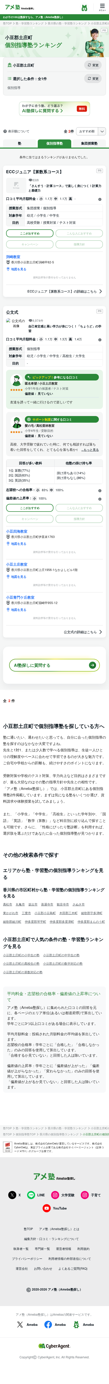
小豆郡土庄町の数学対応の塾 (63, 963)
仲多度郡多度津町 (62, 921)
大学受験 (68, 1194)
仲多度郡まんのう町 (91, 921)
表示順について (18, 131)
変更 (96, 65)
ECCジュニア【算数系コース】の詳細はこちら (62, 291)
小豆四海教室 (16, 531)
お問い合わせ (43, 1268)
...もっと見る (90, 450)
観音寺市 (63, 904)
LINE (41, 1194)
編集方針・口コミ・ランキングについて (51, 1238)
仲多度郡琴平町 (35, 921)
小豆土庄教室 (16, 564)
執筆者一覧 (21, 1248)
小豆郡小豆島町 (45, 913)
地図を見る (18, 269)
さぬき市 (78, 904)
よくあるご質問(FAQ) (72, 1268)
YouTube (60, 1208)
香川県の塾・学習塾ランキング (67, 23)
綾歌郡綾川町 (12, 921)
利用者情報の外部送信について (69, 1258)
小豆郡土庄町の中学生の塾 (61, 955)
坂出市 (33, 904)
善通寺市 (47, 904)
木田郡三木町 (68, 913)
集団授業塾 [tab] (89, 143)
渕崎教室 (13, 256)
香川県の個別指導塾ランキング (59, 1134)
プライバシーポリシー (27, 1258)
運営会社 (22, 1268)
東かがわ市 (10, 913)
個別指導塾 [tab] (54, 143)
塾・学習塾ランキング (30, 23)
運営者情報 (63, 1248)
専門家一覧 (42, 1248)
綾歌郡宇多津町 (91, 913)
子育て (96, 1194)
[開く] (100, 199)
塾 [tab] (19, 143)
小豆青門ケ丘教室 (20, 597)
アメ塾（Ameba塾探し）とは (59, 1229)
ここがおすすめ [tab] (30, 233)
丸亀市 (20, 904)
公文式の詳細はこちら (80, 631)
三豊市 (26, 913)
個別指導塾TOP (25, 1134)
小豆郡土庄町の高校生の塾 (21, 963)
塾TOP (7, 23)
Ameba (32, 1324)
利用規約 (83, 1248)
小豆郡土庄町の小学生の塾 (21, 955)
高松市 (7, 904)
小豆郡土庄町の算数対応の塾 (23, 972)
